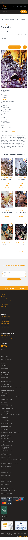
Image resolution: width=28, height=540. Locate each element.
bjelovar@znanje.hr (6, 457)
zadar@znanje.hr (5, 413)
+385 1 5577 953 (5, 328)
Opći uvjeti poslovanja (6, 299)
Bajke (4, 99)
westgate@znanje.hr (6, 439)
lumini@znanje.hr (5, 404)
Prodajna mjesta (5, 298)
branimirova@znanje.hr (7, 493)
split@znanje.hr (5, 395)
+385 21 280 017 (5, 474)
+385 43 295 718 (5, 318)
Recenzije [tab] (14, 131)
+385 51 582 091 (5, 321)
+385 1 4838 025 (5, 465)
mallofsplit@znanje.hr (6, 475)
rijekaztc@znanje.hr (6, 422)
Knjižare (3, 2)
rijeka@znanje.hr (5, 377)
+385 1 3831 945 (5, 482)
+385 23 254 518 (5, 323)
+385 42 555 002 (5, 402)
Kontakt (3, 296)
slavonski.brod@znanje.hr (7, 386)
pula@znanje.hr (5, 368)
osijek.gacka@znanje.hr (7, 448)
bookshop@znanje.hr (6, 359)
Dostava (3, 308)
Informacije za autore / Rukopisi (8, 338)
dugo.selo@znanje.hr (6, 466)
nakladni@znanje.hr (5, 335)
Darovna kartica (4, 309)
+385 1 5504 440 (5, 319)
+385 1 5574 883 (5, 429)
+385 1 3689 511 (5, 337)
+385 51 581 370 (5, 420)
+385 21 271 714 (5, 393)
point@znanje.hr (5, 484)
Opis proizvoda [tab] (5, 131)
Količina (4, 38)
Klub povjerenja (4, 304)
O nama (3, 294)
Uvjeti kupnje (4, 306)
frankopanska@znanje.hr (7, 430)
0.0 (26, 34)
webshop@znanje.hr (5, 316)
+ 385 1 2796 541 (5, 491)
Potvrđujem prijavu (14, 279)
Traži (23, 11)
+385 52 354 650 (5, 327)
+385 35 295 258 (5, 325)
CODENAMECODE (23, 536)
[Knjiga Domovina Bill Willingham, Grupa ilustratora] (2, 128)
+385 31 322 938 (5, 447)
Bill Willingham (5, 177)
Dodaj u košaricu (14, 47)
